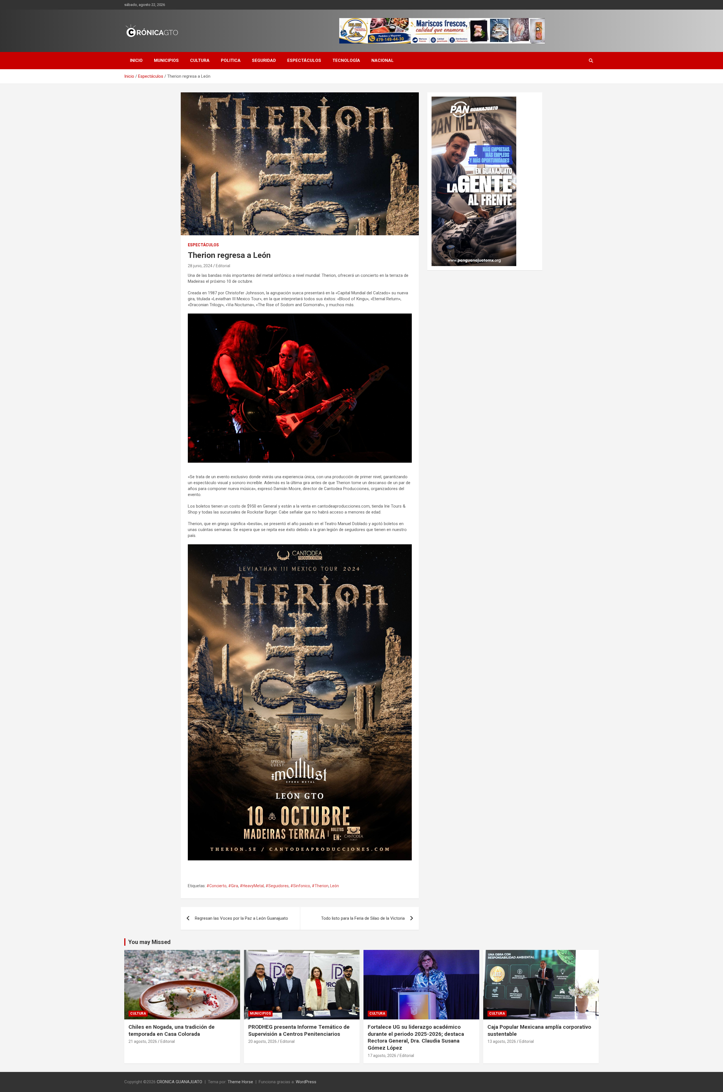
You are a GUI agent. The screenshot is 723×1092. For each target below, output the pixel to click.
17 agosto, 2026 (382, 1055)
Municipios (166, 60)
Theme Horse (240, 1081)
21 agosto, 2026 (143, 1041)
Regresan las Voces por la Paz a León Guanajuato (241, 918)
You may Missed (149, 942)
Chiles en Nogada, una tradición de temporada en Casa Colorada (172, 1030)
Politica (231, 60)
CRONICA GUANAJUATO (179, 1081)
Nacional (382, 60)
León (334, 886)
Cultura (200, 60)
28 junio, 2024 (200, 266)
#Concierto (216, 886)
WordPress (306, 1081)
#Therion (320, 886)
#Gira (233, 886)
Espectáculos (304, 60)
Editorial (223, 266)
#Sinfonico (300, 886)
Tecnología (346, 60)
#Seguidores (277, 886)
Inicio (136, 60)
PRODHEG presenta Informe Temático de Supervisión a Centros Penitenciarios (299, 1030)
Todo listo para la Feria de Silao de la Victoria (363, 918)
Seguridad (264, 60)
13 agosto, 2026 (501, 1041)
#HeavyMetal (252, 886)
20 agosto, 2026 (262, 1041)
